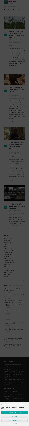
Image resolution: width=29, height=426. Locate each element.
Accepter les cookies (14, 412)
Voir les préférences (14, 420)
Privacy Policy (14, 423)
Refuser (14, 416)
